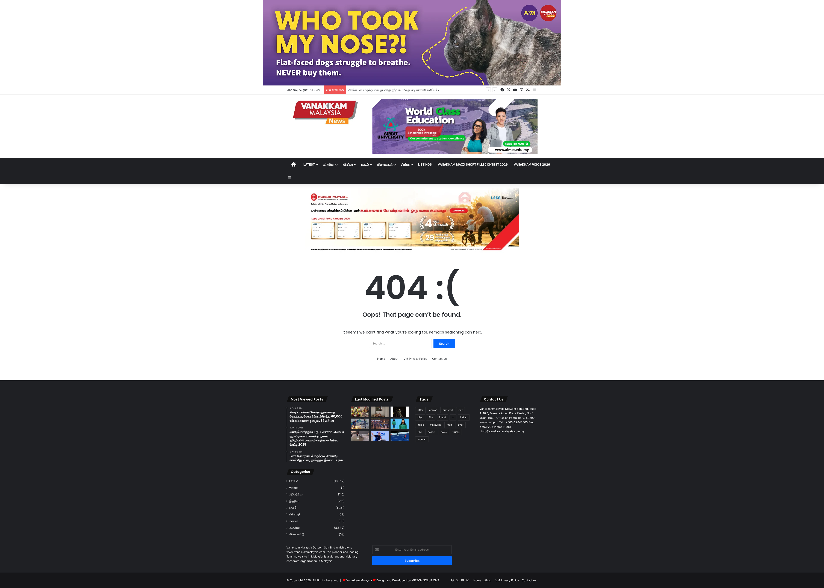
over (460, 424)
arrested (448, 410)
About (394, 358)
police (431, 432)
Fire (431, 417)
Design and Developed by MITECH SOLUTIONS (407, 580)
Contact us (439, 358)
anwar (433, 410)
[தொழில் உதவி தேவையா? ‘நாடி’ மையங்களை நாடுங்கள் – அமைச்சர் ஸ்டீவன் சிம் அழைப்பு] (380, 436)
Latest (309, 164)
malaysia (435, 424)
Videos (293, 487)
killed (421, 424)
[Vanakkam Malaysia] (326, 112)
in (453, 417)
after (420, 410)
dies (420, 417)
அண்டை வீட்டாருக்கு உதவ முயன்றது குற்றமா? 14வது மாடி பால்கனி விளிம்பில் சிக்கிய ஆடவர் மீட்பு (405, 89)
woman (422, 439)
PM (420, 432)
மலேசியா (328, 164)
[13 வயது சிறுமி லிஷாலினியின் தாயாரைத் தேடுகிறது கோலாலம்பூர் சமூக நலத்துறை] (400, 424)
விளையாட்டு (384, 164)
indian (463, 417)
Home (381, 358)
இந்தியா (348, 164)
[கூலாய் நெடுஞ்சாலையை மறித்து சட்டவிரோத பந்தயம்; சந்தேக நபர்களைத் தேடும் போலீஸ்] (360, 436)
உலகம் (365, 164)
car (460, 410)
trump (456, 432)
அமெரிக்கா (296, 494)
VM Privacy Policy (415, 358)
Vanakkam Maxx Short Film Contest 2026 (473, 164)
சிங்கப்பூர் (295, 514)
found (442, 417)
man (449, 424)
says (444, 432)
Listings (425, 164)
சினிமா (405, 164)
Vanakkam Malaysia (359, 580)
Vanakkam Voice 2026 (532, 164)
